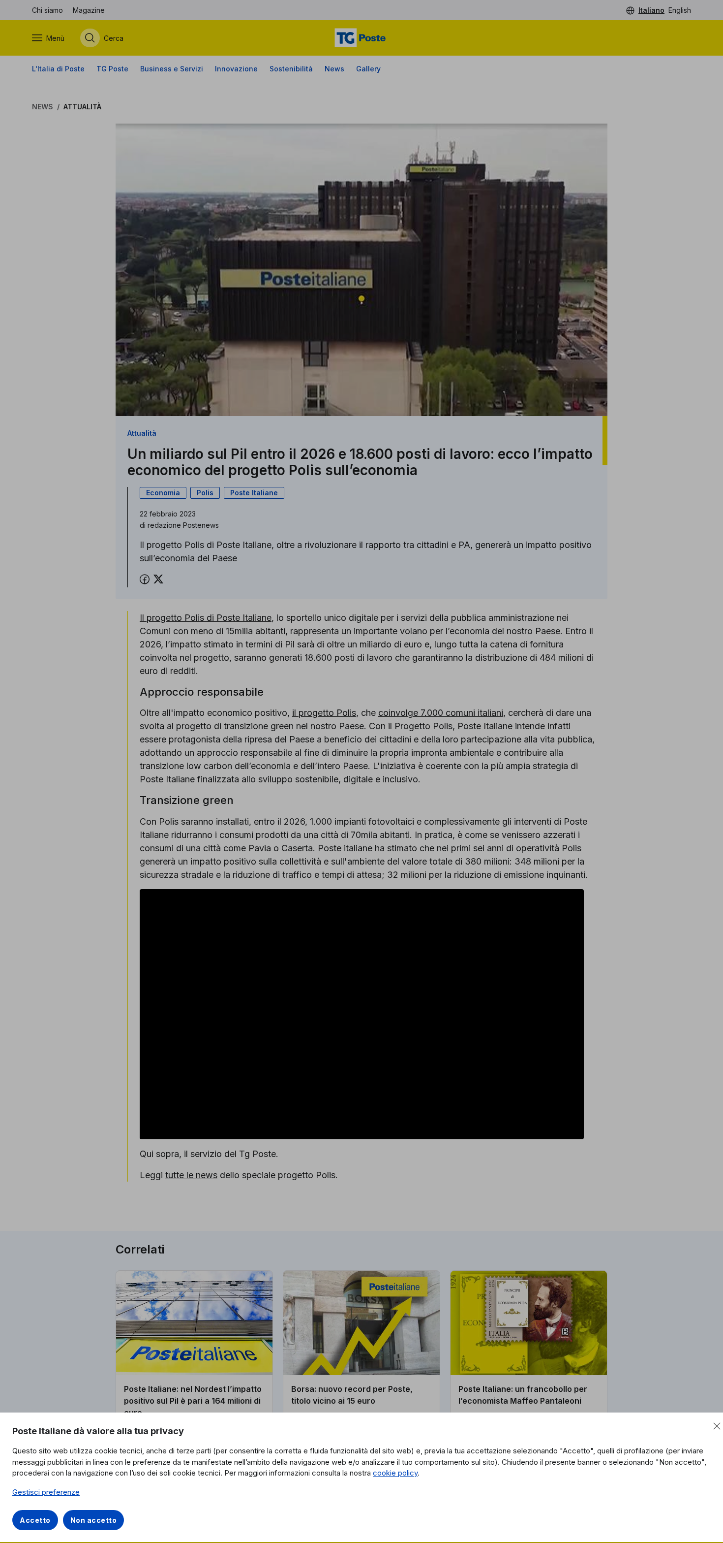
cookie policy (395, 1473)
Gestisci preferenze (46, 1492)
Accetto (35, 1520)
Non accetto (93, 1520)
